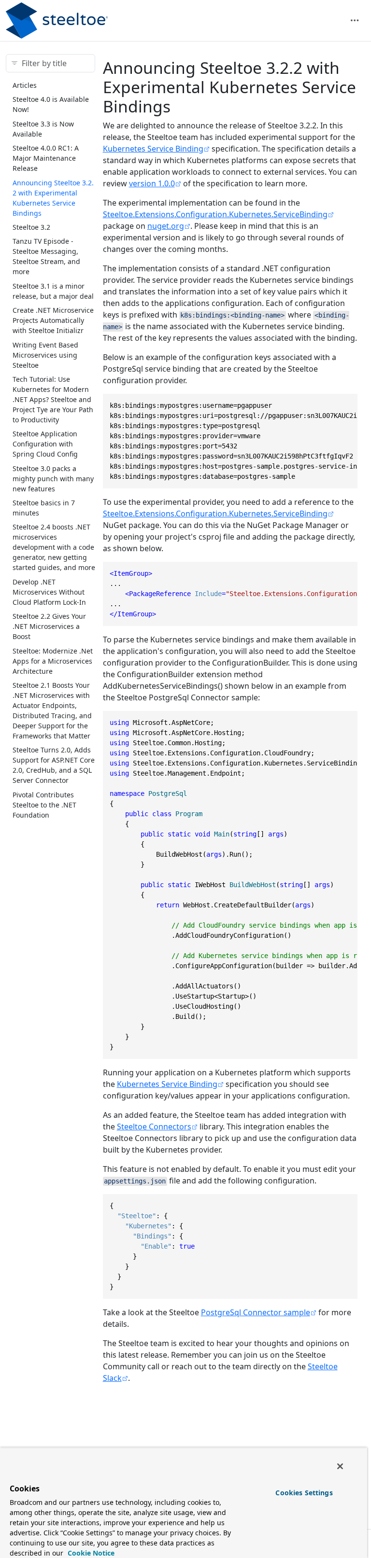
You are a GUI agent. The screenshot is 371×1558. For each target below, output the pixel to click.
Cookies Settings (303, 1492)
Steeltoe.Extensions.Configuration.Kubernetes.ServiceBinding (215, 214)
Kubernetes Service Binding (153, 148)
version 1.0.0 (152, 183)
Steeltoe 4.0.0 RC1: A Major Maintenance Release (46, 158)
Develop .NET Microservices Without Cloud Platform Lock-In (49, 592)
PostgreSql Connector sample (255, 1312)
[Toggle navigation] (354, 21)
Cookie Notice (90, 1553)
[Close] (340, 1466)
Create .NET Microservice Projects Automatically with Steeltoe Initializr (53, 320)
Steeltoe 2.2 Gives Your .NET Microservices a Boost (49, 626)
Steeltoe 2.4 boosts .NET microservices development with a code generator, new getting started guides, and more (54, 547)
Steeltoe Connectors (154, 1126)
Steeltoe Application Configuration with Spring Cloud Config (45, 444)
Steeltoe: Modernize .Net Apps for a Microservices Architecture (53, 661)
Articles (25, 85)
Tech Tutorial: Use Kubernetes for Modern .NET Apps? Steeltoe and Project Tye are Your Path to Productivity (53, 399)
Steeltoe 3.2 (31, 227)
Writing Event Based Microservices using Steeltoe (45, 355)
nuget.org (165, 226)
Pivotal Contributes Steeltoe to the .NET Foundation (44, 805)
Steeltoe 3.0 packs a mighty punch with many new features (53, 478)
